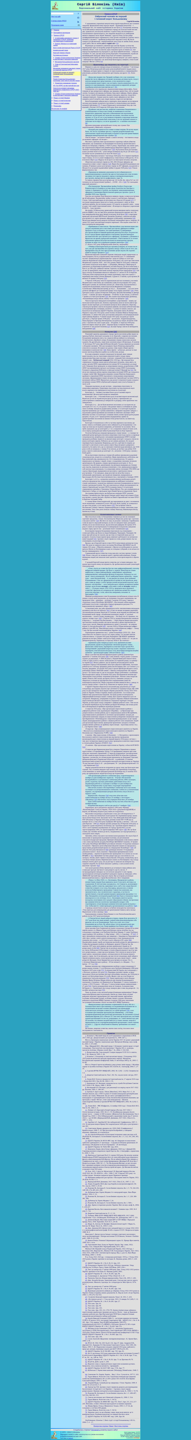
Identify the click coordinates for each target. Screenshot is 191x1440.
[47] (91, 662)
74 (86, 1406)
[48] (130, 684)
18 (86, 1155)
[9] (116, 135)
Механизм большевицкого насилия (67, 62)
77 (86, 1416)
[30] (104, 350)
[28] (93, 329)
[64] (135, 906)
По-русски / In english (59, 109)
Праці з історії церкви (61, 103)
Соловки (56, 76)
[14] (109, 164)
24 (86, 1192)
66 (86, 1374)
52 (86, 1308)
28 (86, 1205)
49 (86, 1301)
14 (86, 1134)
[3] (131, 50)
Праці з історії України (62, 98)
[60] (107, 850)
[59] (131, 848)
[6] (116, 87)
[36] (83, 545)
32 (86, 1220)
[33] (97, 521)
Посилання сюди (57, 25)
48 (86, 1299)
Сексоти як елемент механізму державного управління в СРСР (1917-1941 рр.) (66, 89)
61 (86, 1359)
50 (86, 1303)
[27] (108, 327)
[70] (95, 964)
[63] (118, 896)
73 (86, 1402)
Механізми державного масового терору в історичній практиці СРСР (66, 69)
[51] (110, 743)
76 (86, 1412)
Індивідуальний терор (60, 50)
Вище (111, 1426)
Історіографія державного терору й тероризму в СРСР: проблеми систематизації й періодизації (65, 39)
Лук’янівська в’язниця (60, 55)
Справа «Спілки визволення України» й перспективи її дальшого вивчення (66, 58)
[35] (95, 539)
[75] (103, 990)
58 (86, 1343)
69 (86, 1387)
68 (86, 1383)
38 (86, 1265)
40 (86, 1274)
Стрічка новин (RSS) (58, 21)
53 (86, 1310)
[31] (131, 370)
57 (86, 1339)
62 (86, 1362)
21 (86, 1182)
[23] (105, 278)
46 (86, 1291)
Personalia (57, 106)
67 (86, 1377)
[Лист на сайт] (78, 18)
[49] (100, 727)
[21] (107, 252)
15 (86, 1141)
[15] (129, 168)
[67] (134, 934)
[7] (99, 105)
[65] (105, 912)
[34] (126, 529)
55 (86, 1328)
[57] (97, 824)
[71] (102, 970)
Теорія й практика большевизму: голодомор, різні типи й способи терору (66, 79)
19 (86, 1171)
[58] (125, 830)
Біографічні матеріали (62, 33)
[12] (118, 154)
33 (86, 1224)
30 (86, 1213)
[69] (97, 948)
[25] (106, 296)
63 (86, 1364)
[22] (134, 270)
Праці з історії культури (62, 100)
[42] (100, 618)
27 (86, 1203)
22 (86, 1184)
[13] (96, 160)
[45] (122, 653)
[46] (107, 657)
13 (86, 1128)
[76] (127, 1010)
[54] (107, 796)
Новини (56, 30)
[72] (105, 972)
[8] (86, 123)
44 (86, 1286)
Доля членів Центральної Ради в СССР (66, 48)
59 (86, 1351)
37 (86, 1263)
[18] (126, 214)
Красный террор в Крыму (61, 53)
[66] (131, 926)
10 (86, 1106)
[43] (104, 626)
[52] (83, 747)
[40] (110, 606)
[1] (121, 27)
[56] (129, 805)
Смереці (70, 1438)
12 (86, 1122)
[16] (124, 182)
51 (86, 1306)
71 (86, 1397)
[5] (129, 73)
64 (86, 1368)
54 (86, 1318)
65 (86, 1370)
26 (86, 1201)
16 (86, 1147)
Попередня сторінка (101, 1426)
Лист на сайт (56, 16)
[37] (101, 551)
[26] (126, 298)
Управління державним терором (66, 83)
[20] (126, 242)
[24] (132, 291)
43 (86, 1280)
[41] (108, 610)
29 (86, 1209)
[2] (117, 43)
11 (86, 1110)
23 (86, 1188)
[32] (113, 505)
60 (86, 1353)
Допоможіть (95, 1430)
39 (86, 1269)
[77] (86, 1026)
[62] (98, 866)
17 (86, 1149)
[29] (115, 332)
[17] (132, 200)
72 (86, 1399)
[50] (111, 733)
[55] (95, 799)
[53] (97, 765)
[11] (136, 152)
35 (86, 1240)
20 (86, 1177)
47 (86, 1297)
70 (86, 1393)
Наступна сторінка (121, 1426)
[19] (133, 218)
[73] (107, 978)
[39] (96, 594)
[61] (92, 856)
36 (86, 1245)
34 (86, 1228)
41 (86, 1276)
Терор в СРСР (59, 35)
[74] (89, 986)
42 (86, 1278)
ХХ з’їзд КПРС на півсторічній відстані (66, 85)
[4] (102, 62)
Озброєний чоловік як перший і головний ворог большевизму (63, 73)
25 (86, 1196)
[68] (130, 940)
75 (86, 1410)
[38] (83, 555)
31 (86, 1215)
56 (86, 1337)
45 (86, 1289)
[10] (113, 150)
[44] (120, 630)
